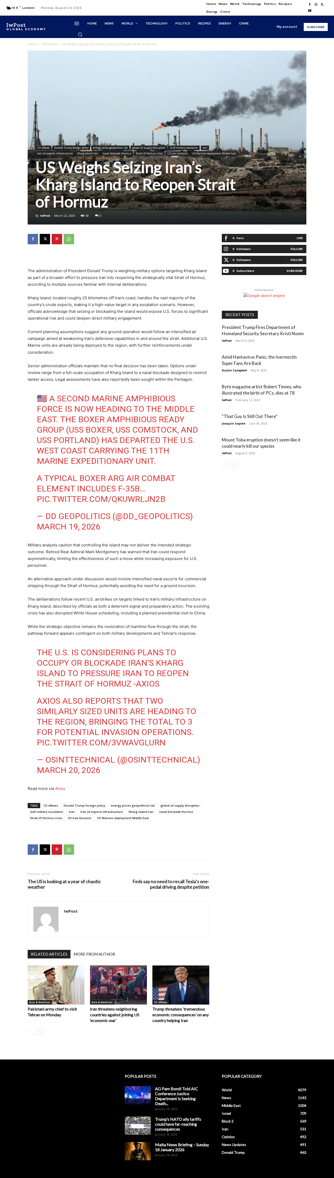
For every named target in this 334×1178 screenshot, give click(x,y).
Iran (204, 147)
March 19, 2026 (68, 527)
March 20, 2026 (68, 770)
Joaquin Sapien (234, 423)
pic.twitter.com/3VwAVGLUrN (101, 742)
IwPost (45, 215)
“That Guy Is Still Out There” (249, 416)
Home (32, 44)
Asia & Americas (39, 1002)
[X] (322, 5)
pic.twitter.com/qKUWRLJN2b (101, 499)
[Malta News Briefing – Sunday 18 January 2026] (138, 1151)
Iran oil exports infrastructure (55, 153)
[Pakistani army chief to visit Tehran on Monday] (56, 985)
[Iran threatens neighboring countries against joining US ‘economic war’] (118, 985)
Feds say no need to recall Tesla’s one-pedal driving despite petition (171, 884)
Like (300, 238)
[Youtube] (310, 11)
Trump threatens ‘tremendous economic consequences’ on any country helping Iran (180, 1014)
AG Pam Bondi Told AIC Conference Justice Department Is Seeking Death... (176, 1096)
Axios (60, 788)
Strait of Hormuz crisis (149, 153)
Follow (296, 249)
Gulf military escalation (184, 147)
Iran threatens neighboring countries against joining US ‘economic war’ (114, 1014)
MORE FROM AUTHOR (94, 954)
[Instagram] (316, 5)
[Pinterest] (57, 239)
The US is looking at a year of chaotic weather (64, 884)
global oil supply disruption (148, 147)
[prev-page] (31, 1031)
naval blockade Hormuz (117, 153)
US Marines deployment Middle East (214, 153)
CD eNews (49, 44)
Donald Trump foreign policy (71, 147)
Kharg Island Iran (87, 153)
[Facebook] (310, 5)
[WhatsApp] (69, 239)
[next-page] (39, 1031)
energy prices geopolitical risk (110, 147)
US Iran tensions (177, 153)
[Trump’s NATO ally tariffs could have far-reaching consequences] (138, 1126)
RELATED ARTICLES (49, 954)
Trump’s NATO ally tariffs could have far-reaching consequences (178, 1124)
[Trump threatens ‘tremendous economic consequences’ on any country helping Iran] (180, 985)
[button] (80, 34)
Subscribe (295, 271)
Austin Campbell (234, 370)
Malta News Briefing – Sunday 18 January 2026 (182, 1147)
